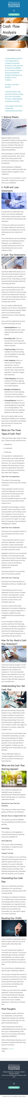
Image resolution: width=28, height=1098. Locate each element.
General (11, 1049)
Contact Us (14, 14)
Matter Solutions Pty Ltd (20, 1096)
